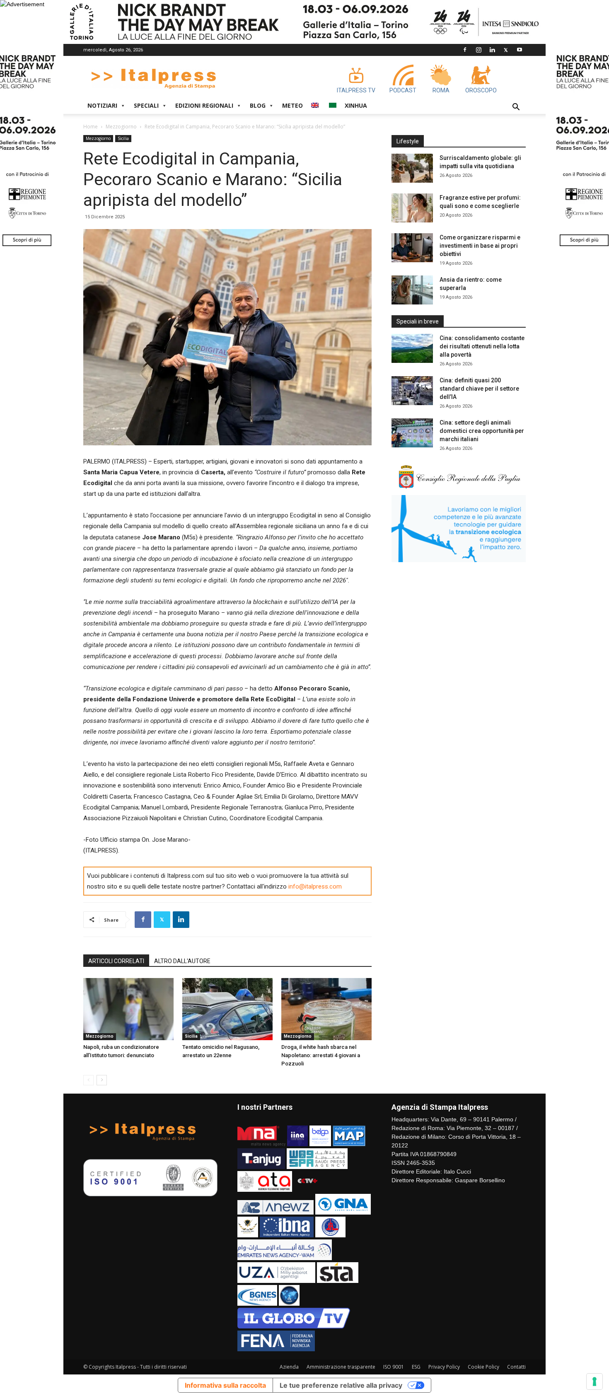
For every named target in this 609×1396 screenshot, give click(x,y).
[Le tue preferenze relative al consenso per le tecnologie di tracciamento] (594, 1381)
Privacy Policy (444, 1366)
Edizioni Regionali (204, 105)
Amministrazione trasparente (341, 1366)
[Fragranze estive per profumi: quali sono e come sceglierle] (412, 207)
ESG (416, 1366)
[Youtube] (519, 50)
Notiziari (102, 105)
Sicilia (123, 138)
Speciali (146, 105)
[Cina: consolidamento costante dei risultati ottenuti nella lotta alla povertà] (412, 348)
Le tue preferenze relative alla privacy (341, 1385)
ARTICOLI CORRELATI (116, 961)
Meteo (292, 105)
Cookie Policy (483, 1366)
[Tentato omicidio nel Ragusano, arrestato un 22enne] (227, 1009)
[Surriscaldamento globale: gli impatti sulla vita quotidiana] (412, 168)
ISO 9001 (393, 1366)
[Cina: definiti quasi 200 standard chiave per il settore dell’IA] (412, 390)
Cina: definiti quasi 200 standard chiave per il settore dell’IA (479, 388)
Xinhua (356, 105)
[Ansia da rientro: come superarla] (412, 289)
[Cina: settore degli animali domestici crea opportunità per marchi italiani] (412, 432)
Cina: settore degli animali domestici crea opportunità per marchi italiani (482, 430)
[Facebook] (465, 50)
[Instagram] (478, 50)
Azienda (289, 1366)
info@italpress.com (315, 886)
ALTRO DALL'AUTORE (182, 961)
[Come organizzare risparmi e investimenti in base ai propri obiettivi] (412, 247)
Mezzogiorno (121, 126)
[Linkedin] (492, 50)
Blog (258, 105)
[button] (516, 108)
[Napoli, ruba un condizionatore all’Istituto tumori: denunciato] (128, 1009)
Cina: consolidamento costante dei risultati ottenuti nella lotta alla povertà (482, 346)
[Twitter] (506, 50)
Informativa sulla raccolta (225, 1385)
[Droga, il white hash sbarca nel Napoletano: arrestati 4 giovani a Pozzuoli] (326, 1009)
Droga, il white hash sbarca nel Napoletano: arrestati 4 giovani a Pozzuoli (320, 1055)
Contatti (516, 1366)
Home (90, 126)
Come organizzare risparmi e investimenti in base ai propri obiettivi (480, 245)
